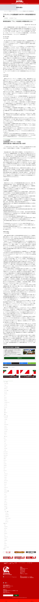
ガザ (4, 441)
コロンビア (5, 533)
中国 (4, 409)
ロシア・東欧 (6, 511)
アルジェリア (6, 417)
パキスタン (5, 400)
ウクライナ (6, 513)
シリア (5, 443)
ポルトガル (5, 504)
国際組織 (19, 559)
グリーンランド (6, 453)
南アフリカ (5, 436)
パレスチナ (5, 431)
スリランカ (5, 393)
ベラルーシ (5, 467)
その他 (4, 458)
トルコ (5, 446)
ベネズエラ (5, 465)
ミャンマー (5, 407)
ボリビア (5, 543)
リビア (5, 450)
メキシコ (5, 545)
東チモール (5, 412)
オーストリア (6, 480)
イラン (5, 421)
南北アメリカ (5, 523)
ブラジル (5, 538)
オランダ (5, 482)
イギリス (5, 477)
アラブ (4, 438)
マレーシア (5, 405)
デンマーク (5, 460)
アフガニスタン (6, 383)
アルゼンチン (6, 526)
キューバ (5, 531)
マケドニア (5, 506)
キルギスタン (7, 516)
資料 (13, 563)
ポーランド (6, 521)
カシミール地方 (6, 390)
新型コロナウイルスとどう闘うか (19, 553)
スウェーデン (6, 487)
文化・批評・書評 (8, 553)
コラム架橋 (9, 563)
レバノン (5, 434)
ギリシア (5, 484)
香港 (4, 414)
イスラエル (5, 419)
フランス (9, 367)
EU (4, 472)
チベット (5, 397)
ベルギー (5, 501)
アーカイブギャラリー (30, 559)
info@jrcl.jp (23, 571)
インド (5, 385)
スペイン (5, 489)
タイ (4, 395)
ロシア (5, 509)
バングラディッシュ (6, 402)
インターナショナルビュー (8, 559)
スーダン (5, 426)
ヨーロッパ (13, 367)
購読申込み (20, 358)
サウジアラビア (6, 424)
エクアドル (5, 528)
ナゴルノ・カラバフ (8, 518)
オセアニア (5, 388)
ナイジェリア (6, 429)
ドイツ (5, 494)
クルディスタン (6, 455)
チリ (4, 535)
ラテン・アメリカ (6, 547)
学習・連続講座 (31, 553)
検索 (16, 595)
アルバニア (5, 475)
